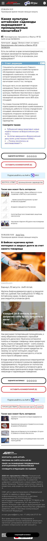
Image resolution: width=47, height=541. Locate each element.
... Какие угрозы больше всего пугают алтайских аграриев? (24, 200)
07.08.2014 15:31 (7, 9)
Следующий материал (23, 535)
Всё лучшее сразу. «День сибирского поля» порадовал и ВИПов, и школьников (26, 193)
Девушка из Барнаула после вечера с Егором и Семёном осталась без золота (27, 432)
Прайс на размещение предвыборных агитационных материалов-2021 (20, 464)
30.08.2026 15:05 (7, 235)
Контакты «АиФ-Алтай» (13, 457)
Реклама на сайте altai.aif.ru (16, 460)
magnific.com (6, 283)
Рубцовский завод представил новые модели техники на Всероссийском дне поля (22, 131)
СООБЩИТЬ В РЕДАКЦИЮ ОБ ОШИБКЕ (19, 469)
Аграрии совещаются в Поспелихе (23, 207)
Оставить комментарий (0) (18, 165)
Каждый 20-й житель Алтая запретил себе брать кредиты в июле (23, 316)
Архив (14, 43)
